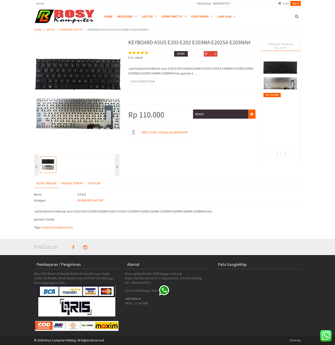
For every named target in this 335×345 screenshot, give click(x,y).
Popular (94, 183)
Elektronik (200, 16)
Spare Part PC (172, 16)
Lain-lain (224, 16)
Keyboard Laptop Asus (57, 227)
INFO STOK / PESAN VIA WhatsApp (165, 132)
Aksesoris (125, 16)
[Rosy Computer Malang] (65, 15)
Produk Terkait (72, 183)
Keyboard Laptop (71, 29)
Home (40, 3)
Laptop (147, 16)
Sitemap (295, 340)
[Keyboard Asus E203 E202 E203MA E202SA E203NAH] (280, 76)
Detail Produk (46, 183)
